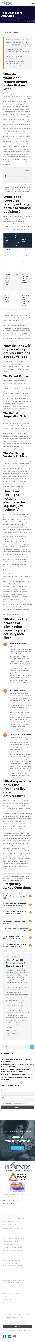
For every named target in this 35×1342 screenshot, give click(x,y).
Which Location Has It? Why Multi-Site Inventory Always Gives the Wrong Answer (17, 1065)
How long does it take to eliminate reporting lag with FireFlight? (17, 945)
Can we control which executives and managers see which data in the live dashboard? (17, 921)
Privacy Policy (7, 1201)
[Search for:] (17, 1047)
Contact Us (17, 1148)
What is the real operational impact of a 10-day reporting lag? (17, 937)
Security (5, 1203)
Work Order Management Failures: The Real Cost (15, 1074)
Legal (24, 1201)
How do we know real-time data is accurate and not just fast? (17, 912)
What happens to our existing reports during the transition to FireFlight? (17, 930)
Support (12, 1203)
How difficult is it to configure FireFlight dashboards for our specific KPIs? (17, 896)
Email (2, 1097)
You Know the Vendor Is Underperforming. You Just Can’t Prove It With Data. (17, 1060)
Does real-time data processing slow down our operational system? (17, 905)
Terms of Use (17, 1201)
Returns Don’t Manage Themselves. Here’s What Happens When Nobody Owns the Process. (15, 1070)
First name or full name (7, 1091)
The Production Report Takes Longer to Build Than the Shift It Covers (17, 1078)
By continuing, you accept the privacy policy (14, 1103)
